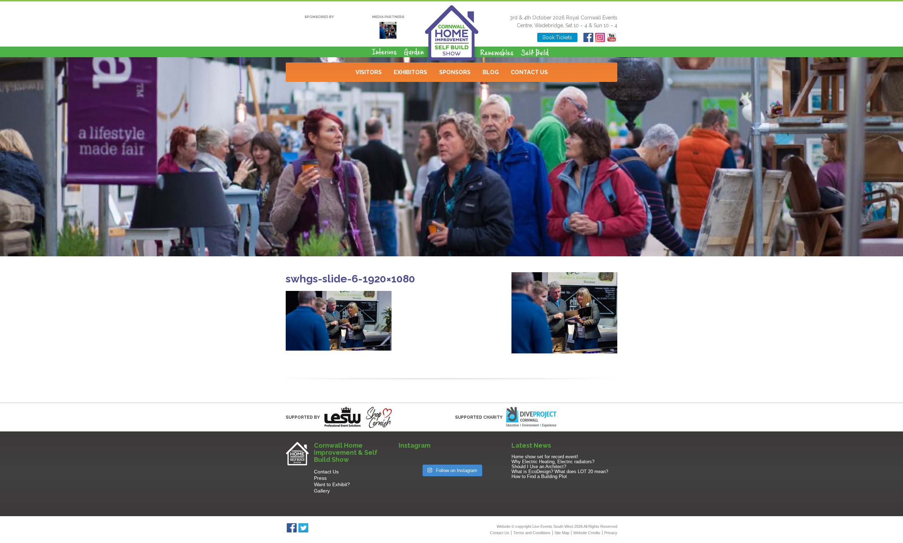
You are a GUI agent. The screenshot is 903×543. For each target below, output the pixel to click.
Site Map (561, 533)
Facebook (588, 37)
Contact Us (529, 72)
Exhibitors (410, 72)
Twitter (303, 527)
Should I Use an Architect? (538, 466)
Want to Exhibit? (332, 484)
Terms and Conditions (532, 533)
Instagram (600, 37)
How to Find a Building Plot (539, 476)
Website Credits (586, 533)
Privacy (610, 533)
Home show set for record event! (544, 456)
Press (320, 478)
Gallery (322, 491)
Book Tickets (557, 37)
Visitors (369, 72)
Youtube (611, 37)
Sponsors (455, 72)
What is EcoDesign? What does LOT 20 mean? (559, 471)
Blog (491, 72)
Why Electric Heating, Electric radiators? (552, 461)
